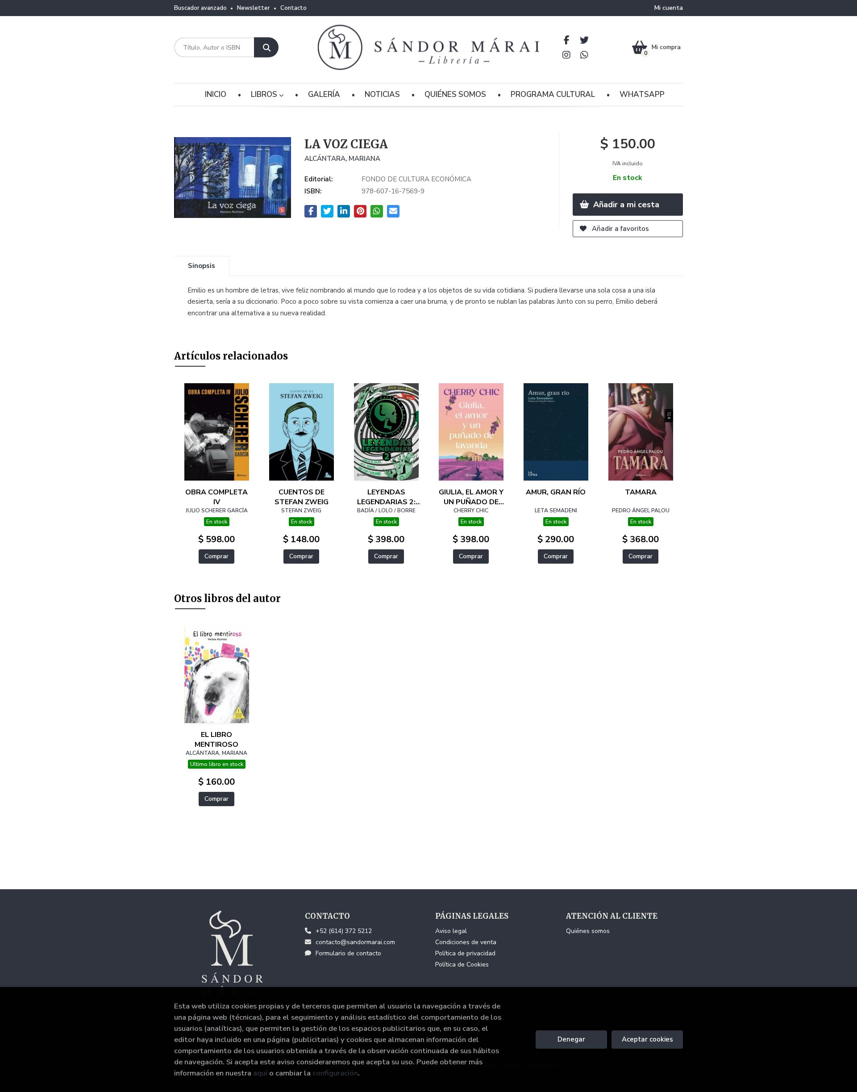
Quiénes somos (588, 931)
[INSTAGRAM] (566, 54)
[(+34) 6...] (584, 54)
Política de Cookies (462, 964)
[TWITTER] (584, 40)
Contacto (293, 8)
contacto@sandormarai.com (355, 942)
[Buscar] (266, 48)
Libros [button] (265, 94)
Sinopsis (201, 265)
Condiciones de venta (465, 942)
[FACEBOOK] (566, 40)
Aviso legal (451, 931)
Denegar (571, 1039)
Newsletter (253, 8)
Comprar (216, 556)
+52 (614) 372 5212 (344, 931)
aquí (260, 1073)
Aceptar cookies (647, 1039)
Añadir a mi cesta (625, 204)
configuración (335, 1073)
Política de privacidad (465, 953)
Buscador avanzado (200, 8)
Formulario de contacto (348, 953)
